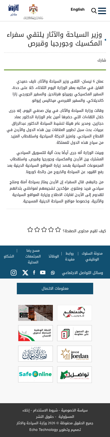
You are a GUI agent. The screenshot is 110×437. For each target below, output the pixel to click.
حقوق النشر (45, 416)
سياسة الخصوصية (74, 410)
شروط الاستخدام (45, 410)
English (78, 9)
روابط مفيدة (69, 256)
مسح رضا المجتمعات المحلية (33, 256)
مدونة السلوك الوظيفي (92, 256)
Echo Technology (43, 429)
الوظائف (52, 256)
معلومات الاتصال (55, 288)
